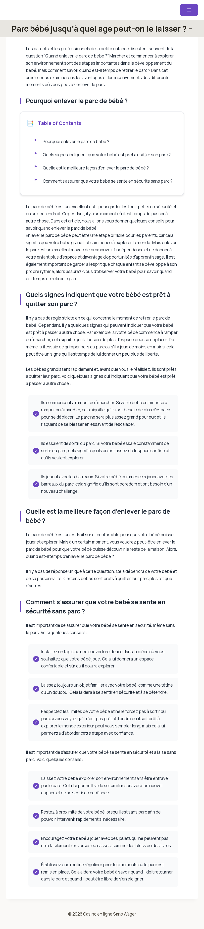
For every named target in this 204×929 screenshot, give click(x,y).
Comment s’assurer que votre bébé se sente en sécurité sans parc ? (107, 181)
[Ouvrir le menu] (189, 10)
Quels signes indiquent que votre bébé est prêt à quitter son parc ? (107, 155)
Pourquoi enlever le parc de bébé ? (76, 141)
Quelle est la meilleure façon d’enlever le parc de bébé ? (96, 168)
